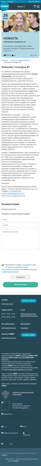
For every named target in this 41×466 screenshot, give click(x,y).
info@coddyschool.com (15, 193)
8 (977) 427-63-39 (7, 304)
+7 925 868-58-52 (15, 191)
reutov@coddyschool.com (29, 316)
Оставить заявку (28, 335)
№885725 (5, 358)
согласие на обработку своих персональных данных (14, 268)
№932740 (21, 358)
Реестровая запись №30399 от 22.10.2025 (18, 370)
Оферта (13, 461)
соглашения (26, 265)
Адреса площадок (7, 1)
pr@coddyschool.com (8, 328)
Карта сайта (9, 459)
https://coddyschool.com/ (15, 196)
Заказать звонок (33, 1)
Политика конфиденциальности (27, 459)
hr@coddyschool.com (8, 338)
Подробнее (24, 328)
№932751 (5, 360)
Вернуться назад (21, 284)
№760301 (24, 355)
